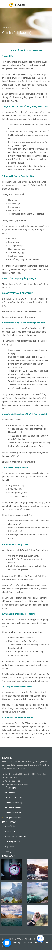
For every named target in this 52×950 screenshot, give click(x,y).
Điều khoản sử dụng (13, 807)
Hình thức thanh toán (13, 797)
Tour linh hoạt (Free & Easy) (16, 836)
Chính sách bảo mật (13, 812)
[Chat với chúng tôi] (7, 943)
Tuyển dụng (9, 846)
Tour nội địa (10, 826)
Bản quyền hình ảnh (13, 818)
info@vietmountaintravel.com (17, 784)
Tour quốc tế (10, 831)
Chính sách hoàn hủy (13, 802)
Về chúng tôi (10, 792)
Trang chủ (6, 27)
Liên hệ (8, 851)
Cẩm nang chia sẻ (12, 841)
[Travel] (18, 4)
